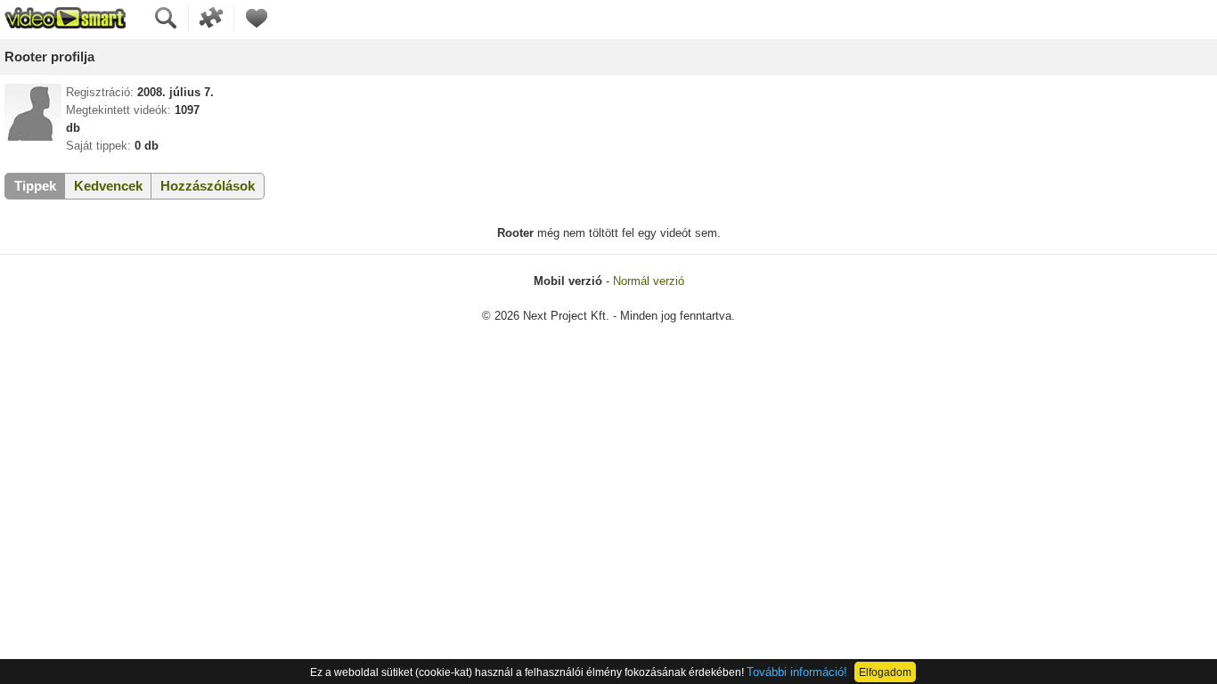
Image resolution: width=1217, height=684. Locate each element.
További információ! (797, 672)
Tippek (35, 185)
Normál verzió (648, 281)
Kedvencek (108, 185)
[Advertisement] (608, 476)
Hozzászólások (207, 185)
